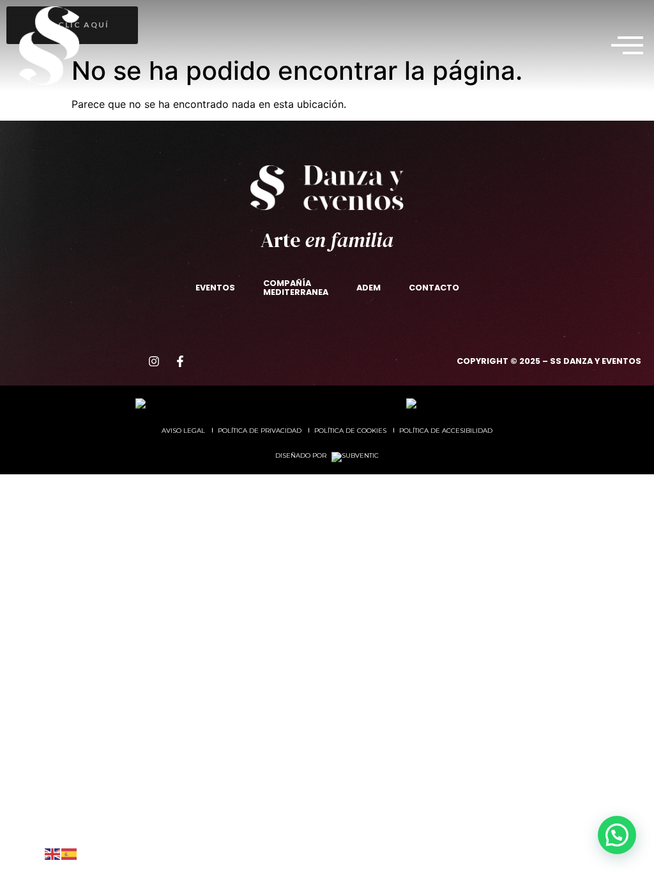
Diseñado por (301, 455)
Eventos (215, 287)
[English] (53, 852)
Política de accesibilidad (445, 430)
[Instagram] (153, 361)
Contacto (434, 287)
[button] (627, 45)
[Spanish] (69, 852)
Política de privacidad (259, 430)
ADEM (368, 287)
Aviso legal (183, 430)
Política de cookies (350, 430)
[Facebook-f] (180, 361)
